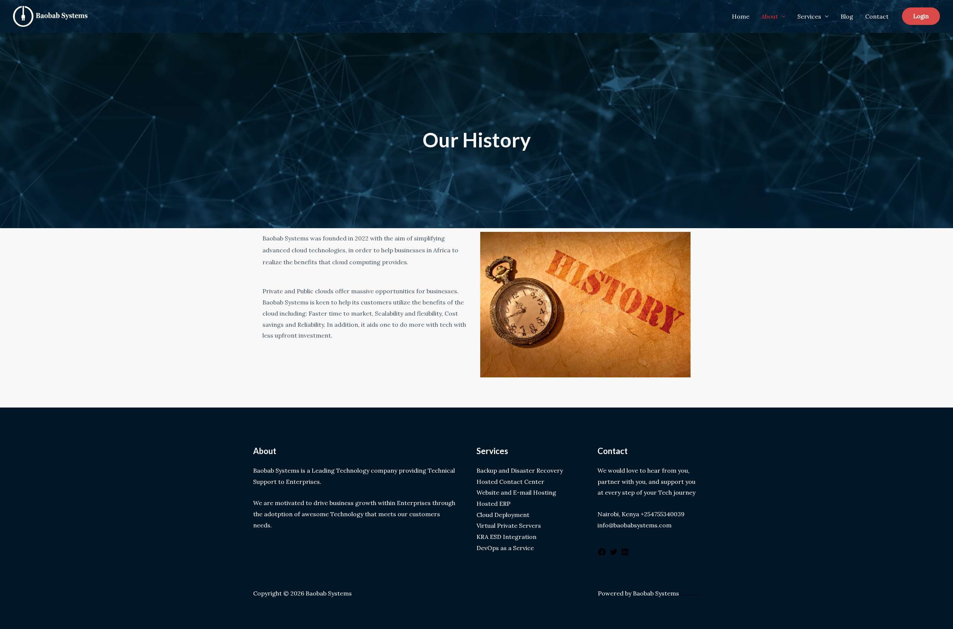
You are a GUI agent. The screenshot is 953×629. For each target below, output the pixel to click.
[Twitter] (613, 554)
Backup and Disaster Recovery (519, 470)
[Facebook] (601, 554)
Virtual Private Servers (508, 525)
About (769, 16)
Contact (877, 16)
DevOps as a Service (505, 548)
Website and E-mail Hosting (516, 492)
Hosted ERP (493, 503)
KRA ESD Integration (506, 536)
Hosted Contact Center (510, 481)
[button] (921, 16)
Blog (847, 16)
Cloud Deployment (502, 514)
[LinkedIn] (625, 554)
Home (740, 16)
